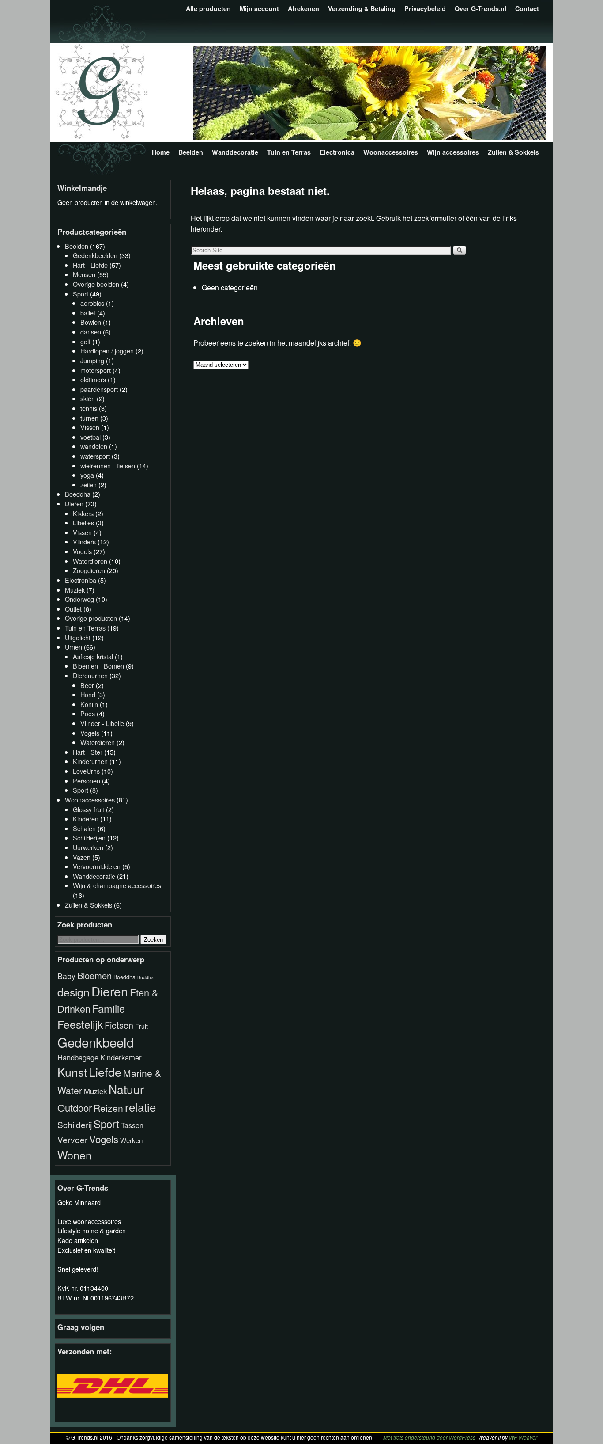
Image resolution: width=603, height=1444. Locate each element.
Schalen (84, 828)
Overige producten (91, 618)
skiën (87, 398)
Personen (86, 780)
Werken (131, 1140)
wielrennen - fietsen (107, 465)
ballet (87, 312)
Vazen (81, 857)
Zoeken (153, 939)
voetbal (90, 436)
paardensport (99, 389)
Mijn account (259, 8)
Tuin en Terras (289, 152)
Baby (66, 975)
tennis (88, 408)
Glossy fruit (88, 809)
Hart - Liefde (90, 265)
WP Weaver (523, 1437)
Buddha (145, 977)
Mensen (84, 274)
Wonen (74, 1155)
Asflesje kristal (93, 656)
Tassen (132, 1125)
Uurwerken (88, 847)
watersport (95, 455)
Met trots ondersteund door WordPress (429, 1437)
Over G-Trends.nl (480, 8)
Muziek (75, 589)
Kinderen (85, 818)
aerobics (92, 303)
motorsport (95, 370)
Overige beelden (96, 284)
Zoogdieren (89, 570)
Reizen (108, 1107)
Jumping (92, 360)
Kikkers (83, 513)
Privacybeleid (425, 8)
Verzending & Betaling (362, 8)
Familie (108, 1008)
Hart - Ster (87, 751)
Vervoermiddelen (97, 866)
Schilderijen (89, 837)
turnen (89, 417)
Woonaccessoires (390, 152)
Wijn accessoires (453, 152)
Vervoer (72, 1139)
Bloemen (94, 975)
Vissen (89, 427)
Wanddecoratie (235, 152)
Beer (87, 685)
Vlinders (84, 541)
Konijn (89, 704)
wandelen (93, 446)
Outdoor (74, 1107)
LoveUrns (86, 770)
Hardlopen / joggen (107, 350)
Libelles (83, 522)
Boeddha (77, 493)
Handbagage (77, 1057)
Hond (87, 694)
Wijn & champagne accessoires (117, 885)
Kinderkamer (121, 1057)
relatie (140, 1106)
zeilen (88, 484)
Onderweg (79, 599)
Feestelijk (80, 1024)
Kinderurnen (90, 761)
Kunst (72, 1071)
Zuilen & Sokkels (513, 152)
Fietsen (119, 1024)
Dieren (74, 503)
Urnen (73, 646)
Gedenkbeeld (95, 1042)
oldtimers (93, 379)
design (73, 991)
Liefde (105, 1071)
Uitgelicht (77, 637)
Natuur (126, 1089)
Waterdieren (90, 561)
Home (161, 152)
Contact (527, 8)
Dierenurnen (90, 675)
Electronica (337, 152)
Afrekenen (303, 8)
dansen (90, 331)
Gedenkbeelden (95, 255)
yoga (87, 474)
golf (85, 341)
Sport (80, 293)
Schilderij (74, 1124)
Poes (87, 713)
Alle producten (208, 8)
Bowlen (90, 322)
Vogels (82, 551)
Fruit (141, 1026)
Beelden (190, 152)
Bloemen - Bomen (98, 665)
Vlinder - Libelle (102, 723)
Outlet (73, 608)
